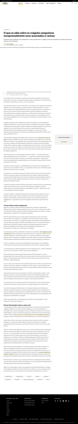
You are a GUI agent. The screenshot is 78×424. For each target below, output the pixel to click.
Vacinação (8, 379)
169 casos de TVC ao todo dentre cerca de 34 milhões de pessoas (31, 314)
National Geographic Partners (29, 402)
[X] (57, 401)
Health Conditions (28, 379)
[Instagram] (60, 401)
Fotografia (8, 411)
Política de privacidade (23, 419)
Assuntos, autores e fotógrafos (29, 400)
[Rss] (68, 401)
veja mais (64, 141)
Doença (37, 376)
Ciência (8, 406)
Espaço (8, 413)
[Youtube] (66, 401)
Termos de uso (15, 419)
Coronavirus (8, 376)
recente (6, 199)
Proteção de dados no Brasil (59, 419)
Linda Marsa (9, 43)
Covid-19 (7, 29)
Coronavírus (19, 376)
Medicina (40, 379)
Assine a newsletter (45, 400)
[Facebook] (55, 401)
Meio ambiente (9, 402)
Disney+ (43, 402)
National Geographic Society (29, 404)
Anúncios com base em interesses (46, 419)
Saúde (8, 415)
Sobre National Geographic (34, 419)
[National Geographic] (2, 3)
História (8, 404)
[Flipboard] (63, 401)
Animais (8, 400)
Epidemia (46, 376)
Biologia (17, 379)
